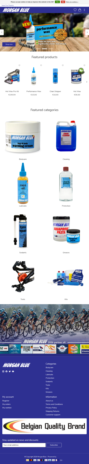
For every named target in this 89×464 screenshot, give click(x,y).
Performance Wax (33, 91)
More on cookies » (72, 2)
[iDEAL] (27, 460)
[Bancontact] (38, 460)
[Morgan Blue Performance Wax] (33, 76)
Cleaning (66, 159)
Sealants (22, 252)
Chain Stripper (55, 91)
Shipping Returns (52, 411)
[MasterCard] (31, 460)
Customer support (53, 414)
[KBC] (49, 460)
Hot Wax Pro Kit (12, 91)
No (63, 2)
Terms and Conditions (54, 404)
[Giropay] (57, 460)
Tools (23, 299)
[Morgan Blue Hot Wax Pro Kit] (12, 76)
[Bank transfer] (53, 460)
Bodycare (23, 159)
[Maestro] (42, 460)
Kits (66, 299)
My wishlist (6, 407)
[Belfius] (46, 460)
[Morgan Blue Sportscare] (16, 9)
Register (5, 400)
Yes (57, 2)
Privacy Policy (51, 407)
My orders (6, 404)
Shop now (9, 44)
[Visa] (35, 460)
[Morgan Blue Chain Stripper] (55, 76)
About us (49, 400)
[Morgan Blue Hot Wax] (77, 76)
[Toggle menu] (84, 10)
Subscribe (54, 445)
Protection (66, 206)
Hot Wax (77, 91)
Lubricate (23, 206)
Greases (66, 252)
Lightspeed (61, 457)
